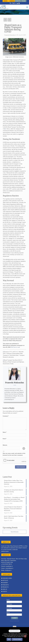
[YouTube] (16, 3)
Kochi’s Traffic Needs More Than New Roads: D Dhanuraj (13, 517)
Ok (9, 639)
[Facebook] (12, 3)
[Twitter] (14, 3)
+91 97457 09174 (7, 564)
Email (4, 438)
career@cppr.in (9, 568)
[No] (27, 634)
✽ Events (4, 591)
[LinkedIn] (17, 3)
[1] (24, 86)
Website (5, 445)
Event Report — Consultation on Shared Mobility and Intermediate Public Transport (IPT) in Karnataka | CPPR (14, 499)
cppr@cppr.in (9, 566)
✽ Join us (4, 589)
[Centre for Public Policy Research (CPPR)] (14, 7)
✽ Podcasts (5, 584)
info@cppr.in (8, 570)
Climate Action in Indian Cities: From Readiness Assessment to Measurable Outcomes (13, 482)
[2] (5, 128)
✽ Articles (4, 580)
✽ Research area (6, 578)
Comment (6, 416)
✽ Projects (4, 587)
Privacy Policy (17, 639)
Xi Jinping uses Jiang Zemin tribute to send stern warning (13, 490)
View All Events (14, 531)
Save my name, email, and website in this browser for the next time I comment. (14, 454)
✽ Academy (4, 582)
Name (5, 432)
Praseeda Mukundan (9, 35)
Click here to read (15, 347)
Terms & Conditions (14, 631)
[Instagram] (19, 3)
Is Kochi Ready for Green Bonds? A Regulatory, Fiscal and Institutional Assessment (13, 508)
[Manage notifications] (25, 636)
